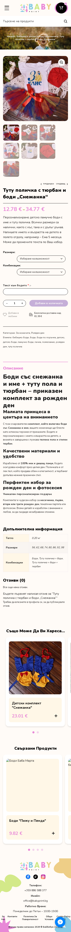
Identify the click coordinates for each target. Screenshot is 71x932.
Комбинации (11, 265)
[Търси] (65, 21)
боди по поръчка (46, 337)
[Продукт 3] (38, 850)
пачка (38, 342)
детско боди (10, 342)
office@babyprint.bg (35, 901)
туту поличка (15, 346)
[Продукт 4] (42, 850)
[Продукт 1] (33, 732)
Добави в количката (49, 303)
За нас (3, 918)
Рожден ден (37, 332)
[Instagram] (43, 877)
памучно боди (26, 342)
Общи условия (49, 918)
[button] (61, 62)
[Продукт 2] (38, 732)
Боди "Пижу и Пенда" (27, 820)
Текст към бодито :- (17, 285)
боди (33, 337)
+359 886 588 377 (35, 890)
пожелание (48, 342)
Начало (11, 36)
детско (60, 337)
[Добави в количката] (56, 716)
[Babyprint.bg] (35, 8)
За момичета (51, 36)
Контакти (12, 916)
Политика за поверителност (30, 918)
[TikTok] (35, 877)
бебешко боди (20, 337)
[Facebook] (28, 877)
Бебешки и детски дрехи (30, 36)
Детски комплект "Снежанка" (26, 705)
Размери (9, 252)
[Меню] (7, 8)
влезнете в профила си (28, 602)
